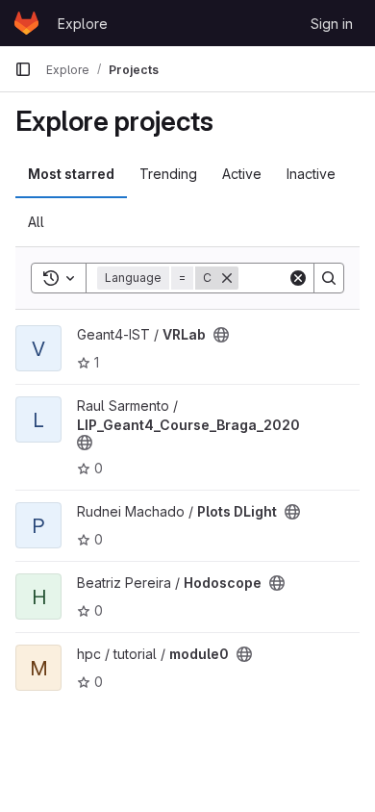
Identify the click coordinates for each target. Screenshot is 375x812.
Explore (83, 23)
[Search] (328, 278)
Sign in (332, 23)
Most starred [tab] (71, 173)
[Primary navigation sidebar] (23, 69)
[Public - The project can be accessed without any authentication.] (221, 335)
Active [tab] (242, 173)
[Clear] (298, 278)
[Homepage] (26, 23)
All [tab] (36, 222)
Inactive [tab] (311, 173)
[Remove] (226, 278)
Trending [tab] (168, 173)
